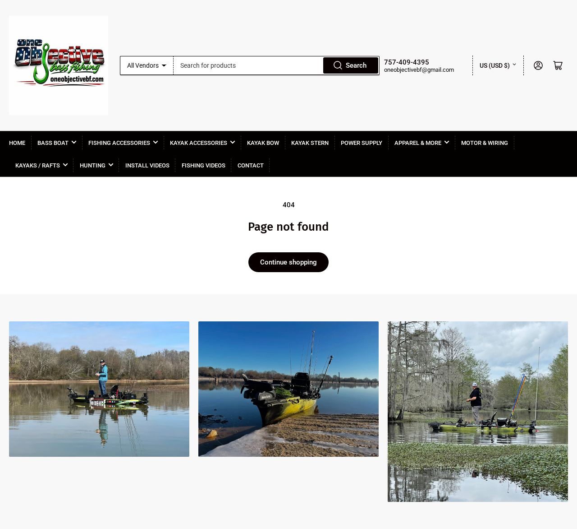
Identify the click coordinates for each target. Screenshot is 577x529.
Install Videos (147, 165)
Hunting (92, 165)
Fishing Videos (203, 165)
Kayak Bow (263, 142)
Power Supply (361, 142)
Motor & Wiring (484, 142)
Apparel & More (417, 142)
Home (17, 142)
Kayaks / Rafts (37, 165)
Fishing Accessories (119, 142)
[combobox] (277, 65)
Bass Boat (53, 142)
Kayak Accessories (198, 142)
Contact (251, 165)
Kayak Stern (310, 142)
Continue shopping (288, 262)
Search (356, 65)
